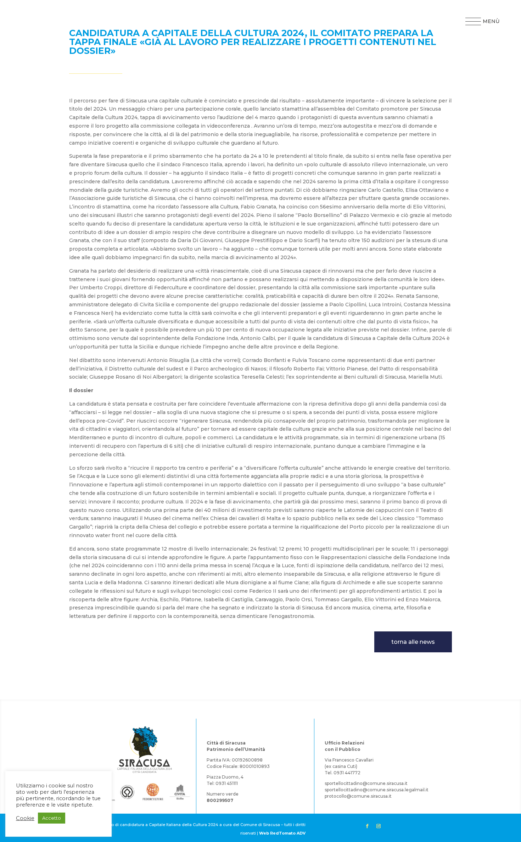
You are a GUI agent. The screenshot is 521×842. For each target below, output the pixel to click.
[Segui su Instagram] (378, 826)
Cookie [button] (25, 818)
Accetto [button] (51, 818)
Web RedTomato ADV (282, 833)
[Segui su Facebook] (367, 826)
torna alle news (413, 642)
